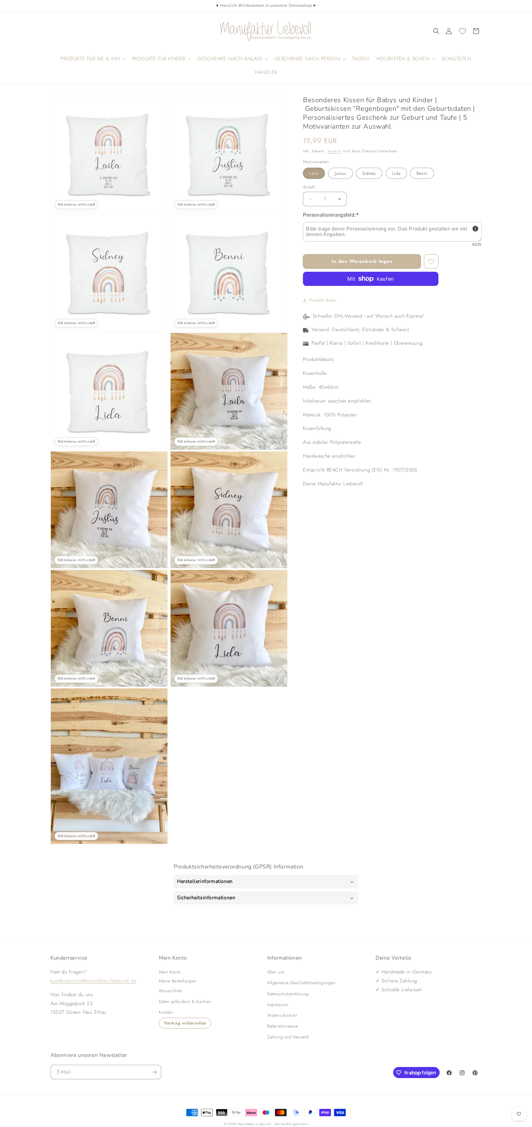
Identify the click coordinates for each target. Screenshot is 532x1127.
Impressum (277, 1004)
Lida (396, 173)
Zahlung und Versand (287, 1037)
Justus (340, 173)
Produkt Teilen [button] (322, 300)
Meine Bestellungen (177, 981)
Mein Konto (170, 972)
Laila (313, 173)
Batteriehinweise (282, 1026)
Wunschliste (170, 991)
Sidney (369, 173)
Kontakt (165, 1012)
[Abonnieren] (154, 1072)
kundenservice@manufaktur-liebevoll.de (93, 980)
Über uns (276, 972)
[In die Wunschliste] (431, 261)
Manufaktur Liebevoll (254, 1123)
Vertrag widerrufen (185, 1023)
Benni (422, 173)
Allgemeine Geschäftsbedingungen (301, 983)
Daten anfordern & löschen (185, 1001)
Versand (334, 151)
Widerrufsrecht (282, 1015)
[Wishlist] (462, 31)
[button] (436, 31)
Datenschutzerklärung (288, 994)
